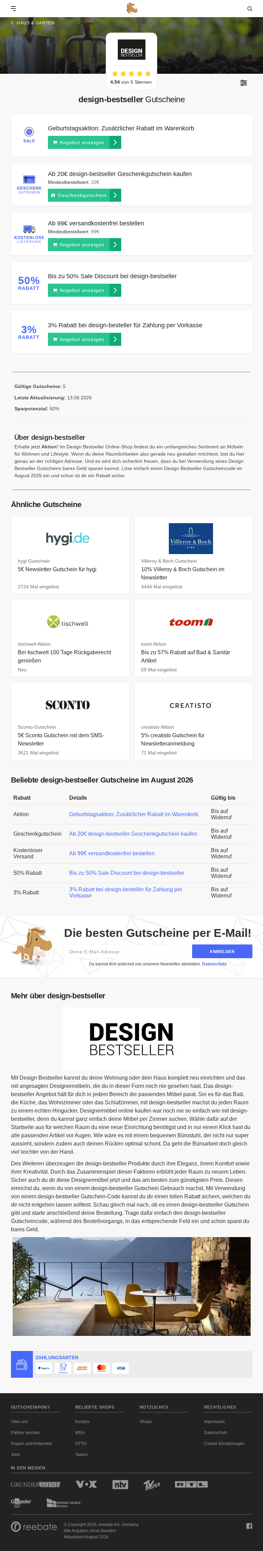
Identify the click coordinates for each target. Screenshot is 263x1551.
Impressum (214, 1421)
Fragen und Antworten (31, 1443)
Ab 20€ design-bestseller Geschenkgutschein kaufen (133, 834)
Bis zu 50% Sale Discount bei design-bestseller (126, 873)
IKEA (80, 1432)
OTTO (80, 1443)
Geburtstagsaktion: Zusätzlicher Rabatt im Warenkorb (133, 814)
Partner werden (25, 1432)
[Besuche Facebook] (249, 1525)
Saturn (81, 1454)
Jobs (15, 1454)
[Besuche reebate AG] (34, 1528)
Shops (146, 1421)
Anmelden (222, 951)
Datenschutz (214, 964)
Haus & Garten (36, 23)
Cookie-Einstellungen (224, 1443)
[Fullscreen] (131, 1038)
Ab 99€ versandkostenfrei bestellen (112, 853)
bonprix (82, 1421)
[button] (243, 82)
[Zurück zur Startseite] (131, 8)
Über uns (19, 1421)
